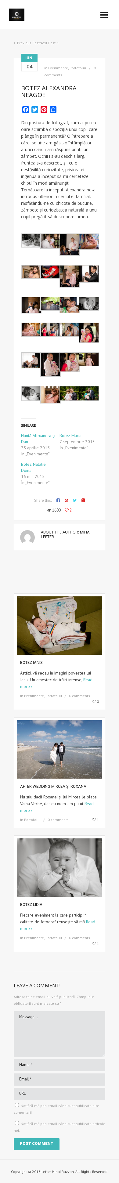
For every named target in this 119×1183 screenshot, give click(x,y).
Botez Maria (70, 435)
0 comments (79, 695)
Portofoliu (78, 68)
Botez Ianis (31, 662)
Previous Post (28, 43)
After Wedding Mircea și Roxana (53, 786)
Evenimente (58, 68)
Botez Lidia (31, 904)
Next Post (48, 43)
